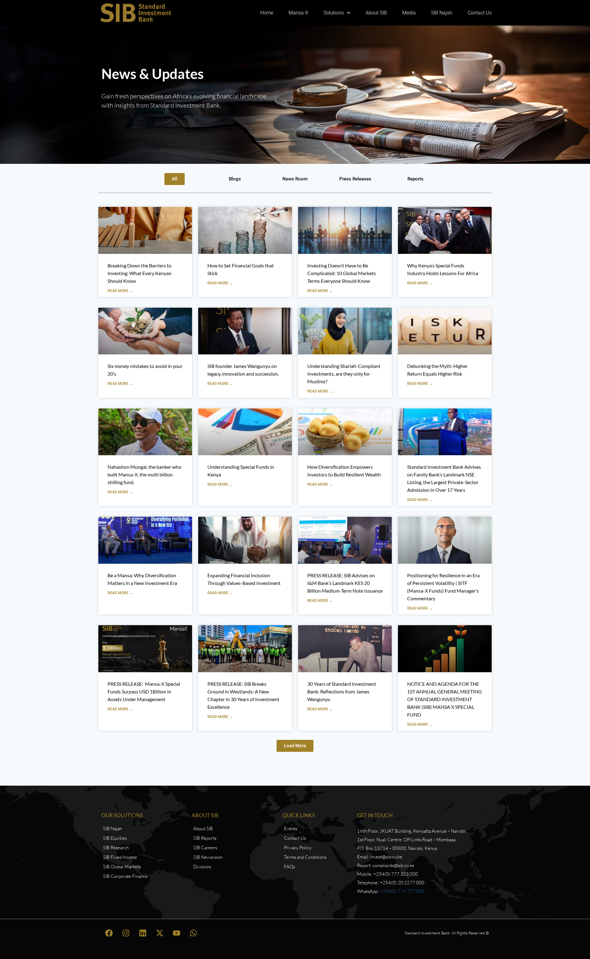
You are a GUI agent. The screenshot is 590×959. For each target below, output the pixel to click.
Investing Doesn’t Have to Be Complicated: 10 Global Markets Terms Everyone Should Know (341, 273)
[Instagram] (126, 933)
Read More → (120, 291)
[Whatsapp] (193, 933)
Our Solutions (122, 815)
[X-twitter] (159, 933)
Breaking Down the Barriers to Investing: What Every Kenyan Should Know (139, 273)
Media (409, 13)
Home (266, 13)
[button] (295, 746)
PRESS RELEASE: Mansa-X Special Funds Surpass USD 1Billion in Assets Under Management (144, 691)
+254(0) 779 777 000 (402, 891)
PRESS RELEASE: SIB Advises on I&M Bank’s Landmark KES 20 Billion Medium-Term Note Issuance (345, 583)
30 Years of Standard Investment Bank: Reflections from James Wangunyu (341, 691)
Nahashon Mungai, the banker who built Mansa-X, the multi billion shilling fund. (144, 474)
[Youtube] (176, 933)
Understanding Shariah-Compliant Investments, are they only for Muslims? (343, 373)
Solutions (334, 13)
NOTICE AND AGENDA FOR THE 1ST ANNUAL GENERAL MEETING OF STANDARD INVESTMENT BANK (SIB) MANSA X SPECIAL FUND (444, 699)
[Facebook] (109, 933)
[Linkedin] (143, 933)
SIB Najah (441, 13)
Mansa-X (298, 13)
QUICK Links (298, 815)
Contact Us (480, 13)
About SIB (376, 13)
